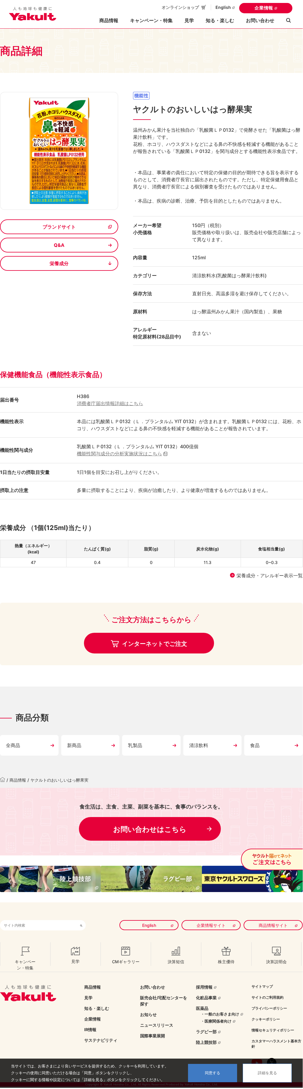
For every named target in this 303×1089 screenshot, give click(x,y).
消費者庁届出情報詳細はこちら (110, 403)
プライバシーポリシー (269, 1008)
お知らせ (148, 1014)
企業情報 (264, 8)
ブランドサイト (59, 227)
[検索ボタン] (81, 925)
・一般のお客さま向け (220, 1014)
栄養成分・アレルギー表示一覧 (269, 575)
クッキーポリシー (266, 1019)
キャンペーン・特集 (151, 20)
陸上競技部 (206, 1042)
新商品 (74, 745)
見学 (189, 20)
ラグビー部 (206, 1031)
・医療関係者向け (216, 1021)
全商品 (13, 745)
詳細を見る (267, 1073)
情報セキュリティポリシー (273, 1030)
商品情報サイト (273, 925)
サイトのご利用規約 (267, 997)
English (223, 7)
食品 (255, 745)
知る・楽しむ (96, 1008)
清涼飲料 (198, 745)
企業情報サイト (211, 925)
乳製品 (135, 745)
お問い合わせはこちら (150, 829)
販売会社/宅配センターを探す (163, 1000)
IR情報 (90, 1029)
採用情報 (204, 986)
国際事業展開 (152, 1035)
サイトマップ (262, 986)
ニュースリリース (156, 1025)
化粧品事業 (206, 997)
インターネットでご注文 (154, 643)
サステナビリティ (100, 1040)
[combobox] (38, 925)
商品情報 (17, 779)
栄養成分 (59, 263)
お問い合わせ (260, 20)
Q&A (59, 245)
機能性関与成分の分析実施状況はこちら (119, 454)
